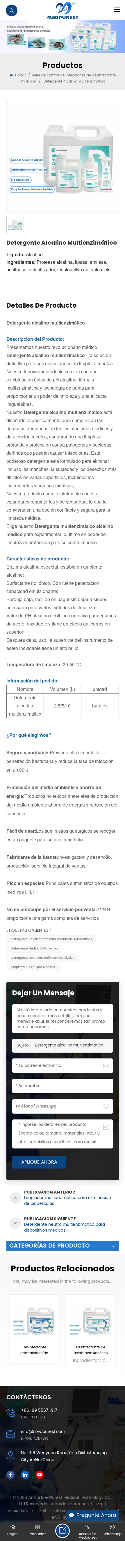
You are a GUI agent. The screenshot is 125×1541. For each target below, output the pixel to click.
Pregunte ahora (96, 1515)
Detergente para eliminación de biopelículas (42, 958)
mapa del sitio (20, 1511)
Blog (98, 1504)
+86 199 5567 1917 (39, 1410)
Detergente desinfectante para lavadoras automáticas (51, 939)
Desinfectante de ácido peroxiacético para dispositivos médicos (91, 1350)
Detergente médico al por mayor (34, 948)
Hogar (20, 75)
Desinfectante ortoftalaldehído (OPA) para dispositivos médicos (34, 1350)
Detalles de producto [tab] (41, 306)
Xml (42, 1511)
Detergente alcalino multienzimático (69, 1045)
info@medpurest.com (43, 1431)
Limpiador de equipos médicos (33, 967)
